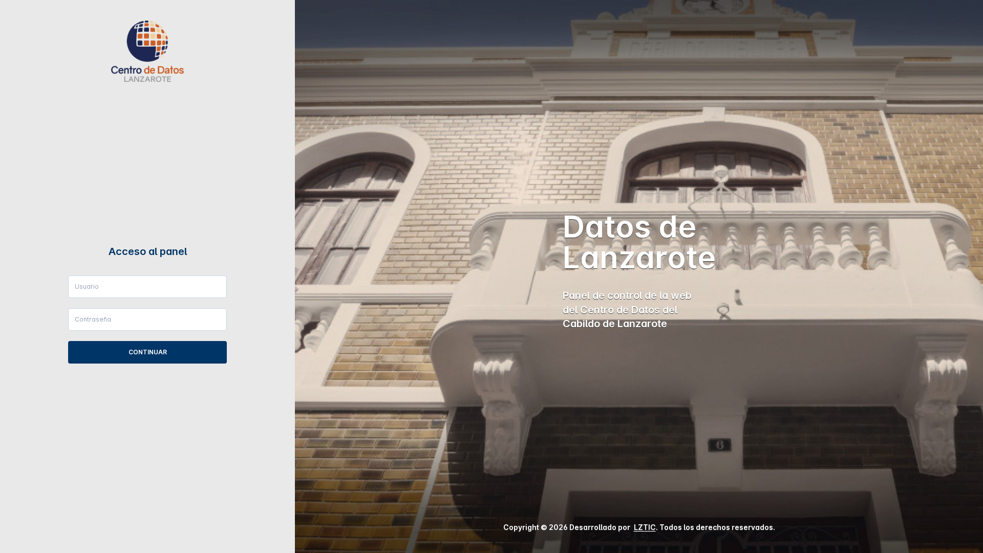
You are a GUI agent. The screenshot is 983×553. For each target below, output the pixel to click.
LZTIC (645, 527)
